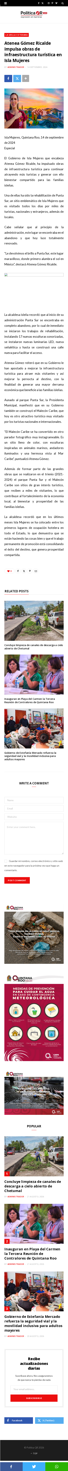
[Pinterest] (29, 571)
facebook (11, 1466)
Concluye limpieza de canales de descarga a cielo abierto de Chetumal (33, 646)
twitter (34, 1466)
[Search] (63, 3)
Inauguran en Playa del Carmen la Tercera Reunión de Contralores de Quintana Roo (29, 700)
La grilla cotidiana (17, 34)
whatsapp (56, 1466)
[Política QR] (34, 15)
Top (34, 1453)
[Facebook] (8, 78)
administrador (15, 67)
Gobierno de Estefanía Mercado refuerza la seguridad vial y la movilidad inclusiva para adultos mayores (30, 756)
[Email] (35, 571)
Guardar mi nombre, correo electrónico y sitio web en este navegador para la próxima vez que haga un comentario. (33, 865)
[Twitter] (17, 78)
